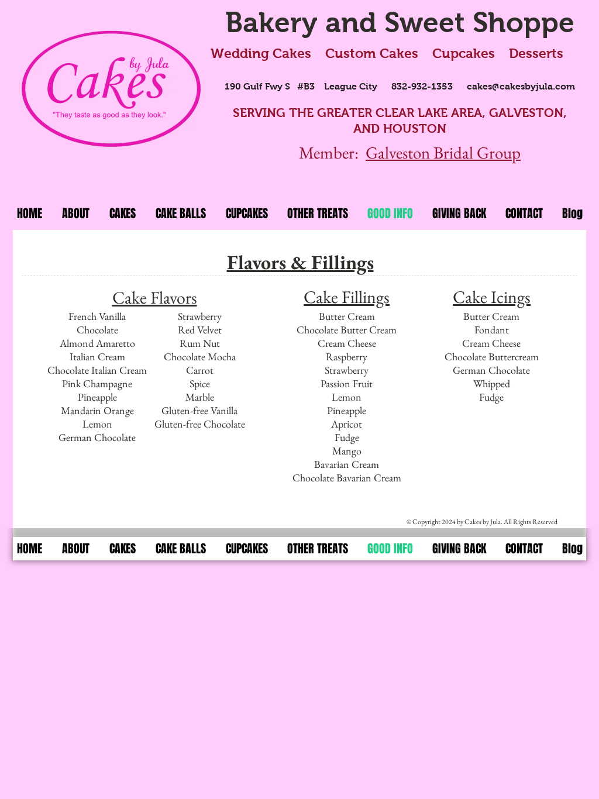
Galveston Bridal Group (443, 153)
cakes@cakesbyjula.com (521, 86)
